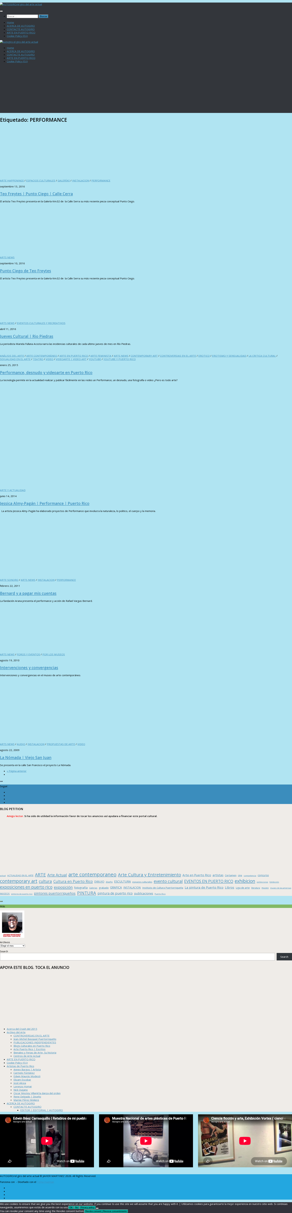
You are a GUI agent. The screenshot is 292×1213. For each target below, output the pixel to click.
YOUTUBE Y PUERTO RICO (119, 359)
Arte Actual (57, 874)
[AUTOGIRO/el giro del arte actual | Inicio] (21, 4)
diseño (109, 882)
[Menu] (1, 11)
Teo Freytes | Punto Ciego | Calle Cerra (36, 193)
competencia (250, 875)
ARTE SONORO (9, 580)
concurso (263, 875)
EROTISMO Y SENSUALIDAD (229, 355)
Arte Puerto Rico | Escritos (29, 1049)
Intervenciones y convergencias (29, 667)
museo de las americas (280, 888)
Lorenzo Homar (23, 1086)
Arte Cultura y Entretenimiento (149, 875)
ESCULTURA (122, 881)
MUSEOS (5, 893)
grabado (104, 887)
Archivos (5, 942)
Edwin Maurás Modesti (27, 1076)
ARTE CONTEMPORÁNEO (41, 355)
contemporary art (18, 881)
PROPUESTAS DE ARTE (61, 744)
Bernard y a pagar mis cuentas (28, 593)
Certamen (230, 875)
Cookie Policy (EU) (17, 36)
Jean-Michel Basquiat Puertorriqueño (35, 1039)
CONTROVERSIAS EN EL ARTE (178, 355)
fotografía (81, 887)
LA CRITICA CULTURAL (262, 355)
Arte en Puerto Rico (196, 875)
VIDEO (49, 359)
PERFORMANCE (100, 180)
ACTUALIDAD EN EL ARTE (20, 875)
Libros (229, 887)
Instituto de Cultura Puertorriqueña (162, 887)
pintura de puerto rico (115, 893)
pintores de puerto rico (21, 894)
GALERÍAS (64, 180)
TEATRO (38, 359)
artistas (218, 875)
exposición (63, 887)
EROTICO (204, 355)
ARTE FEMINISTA (100, 355)
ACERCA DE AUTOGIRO (21, 25)
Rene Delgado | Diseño (27, 1096)
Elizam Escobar (22, 1079)
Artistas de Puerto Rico (20, 1066)
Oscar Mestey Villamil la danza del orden (37, 1093)
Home (10, 22)
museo (265, 887)
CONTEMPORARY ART (144, 355)
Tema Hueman (45, 1182)
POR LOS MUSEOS (53, 654)
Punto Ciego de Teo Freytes (25, 270)
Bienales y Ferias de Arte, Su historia (35, 1052)
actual (3, 875)
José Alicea (20, 1083)
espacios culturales (142, 881)
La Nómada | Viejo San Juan (25, 757)
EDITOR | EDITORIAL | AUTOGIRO (41, 1110)
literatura (255, 887)
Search (4, 951)
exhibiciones (262, 882)
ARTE (40, 875)
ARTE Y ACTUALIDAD (13, 490)
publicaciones (143, 893)
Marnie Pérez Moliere (26, 1100)
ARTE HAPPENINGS (12, 180)
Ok (71, 1207)
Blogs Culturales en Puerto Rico (32, 1045)
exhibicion (245, 881)
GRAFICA (116, 887)
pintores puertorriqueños (55, 893)
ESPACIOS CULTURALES (40, 180)
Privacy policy (87, 1207)
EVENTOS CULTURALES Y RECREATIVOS (41, 323)
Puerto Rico (160, 894)
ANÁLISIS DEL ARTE (12, 355)
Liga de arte (243, 887)
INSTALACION (80, 180)
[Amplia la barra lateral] (1, 781)
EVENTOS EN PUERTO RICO (208, 881)
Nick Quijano (21, 1089)
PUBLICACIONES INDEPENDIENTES (35, 1042)
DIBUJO (99, 882)
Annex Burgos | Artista (27, 1069)
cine (240, 875)
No (76, 1207)
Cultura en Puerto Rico (73, 881)
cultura (45, 881)
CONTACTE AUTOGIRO (21, 29)
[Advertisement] (146, 89)
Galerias (93, 887)
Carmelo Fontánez (24, 1073)
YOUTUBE (95, 359)
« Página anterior (17, 771)
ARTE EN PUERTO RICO (21, 32)
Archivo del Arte (16, 1032)
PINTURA (86, 893)
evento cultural (168, 881)
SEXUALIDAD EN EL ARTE (15, 359)
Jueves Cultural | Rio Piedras (26, 336)
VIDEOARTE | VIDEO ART (71, 359)
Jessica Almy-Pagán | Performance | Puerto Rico (44, 503)
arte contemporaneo (92, 874)
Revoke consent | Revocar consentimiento (106, 1211)
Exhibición (274, 882)
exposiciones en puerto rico (26, 887)
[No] (97, 1208)
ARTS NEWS (7, 257)
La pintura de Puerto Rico (204, 887)
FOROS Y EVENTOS (28, 654)
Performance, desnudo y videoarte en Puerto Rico (46, 372)
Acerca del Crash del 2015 (22, 1028)
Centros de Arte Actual (27, 1056)
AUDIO (21, 744)
